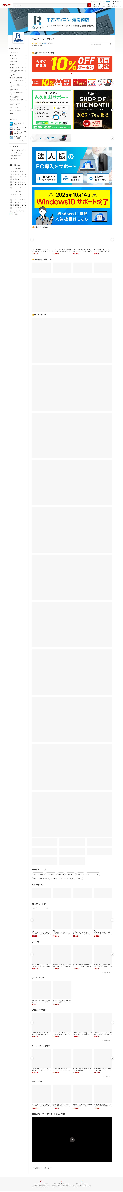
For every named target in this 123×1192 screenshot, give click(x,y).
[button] (117, 6)
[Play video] (72, 793)
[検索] (89, 9)
